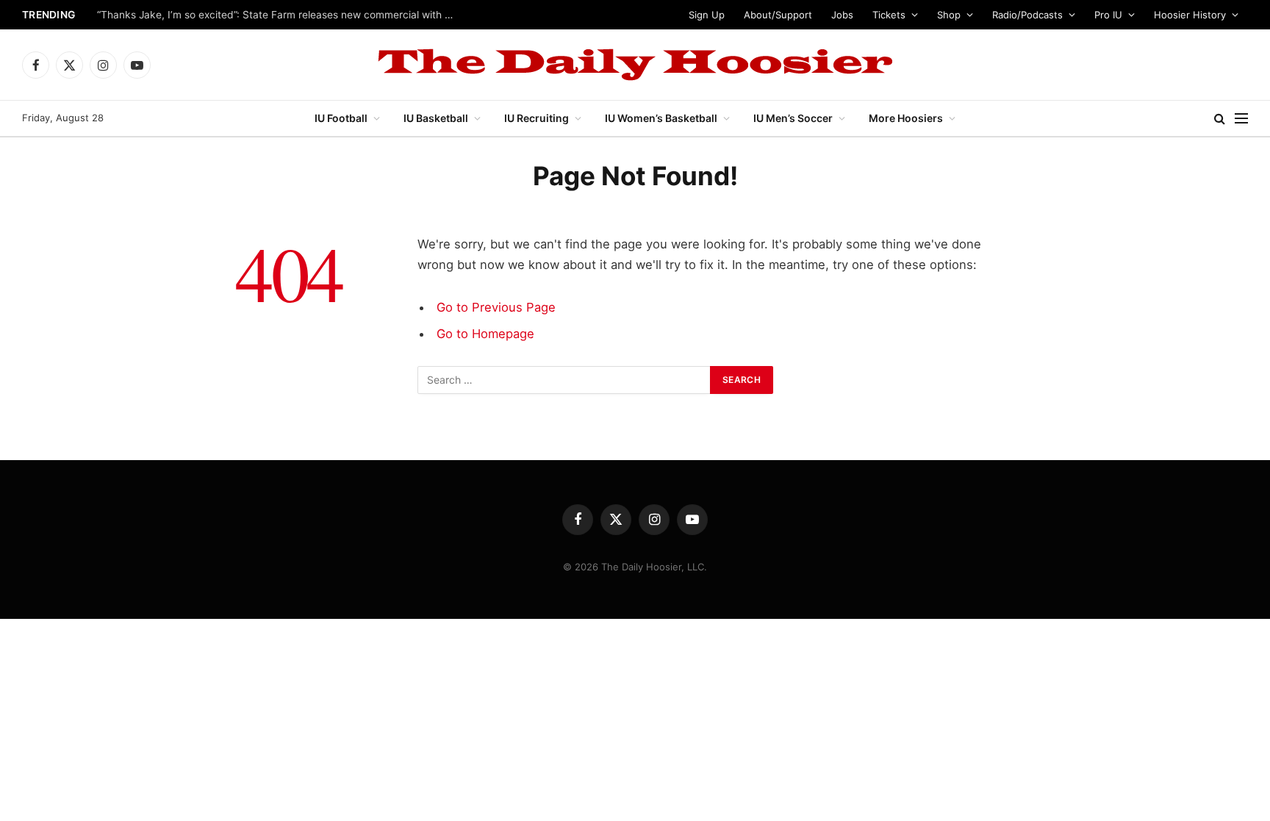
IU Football (341, 118)
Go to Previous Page (496, 307)
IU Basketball (435, 118)
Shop (949, 15)
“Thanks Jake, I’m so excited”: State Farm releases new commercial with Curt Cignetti (280, 15)
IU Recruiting (536, 118)
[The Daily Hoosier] (635, 64)
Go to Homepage (485, 333)
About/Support (778, 15)
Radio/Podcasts (1027, 15)
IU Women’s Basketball (661, 118)
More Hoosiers (906, 118)
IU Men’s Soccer (793, 118)
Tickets (888, 15)
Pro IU (1108, 15)
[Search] (1219, 118)
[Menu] (1241, 118)
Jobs (842, 15)
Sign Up (707, 15)
